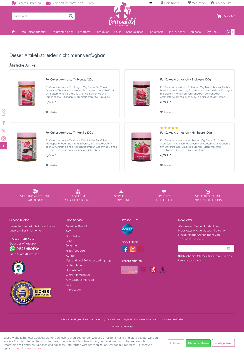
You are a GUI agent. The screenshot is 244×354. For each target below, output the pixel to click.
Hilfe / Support (75, 250)
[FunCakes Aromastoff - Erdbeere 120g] (141, 93)
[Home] (13, 32)
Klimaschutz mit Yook (80, 279)
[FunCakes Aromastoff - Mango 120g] (27, 93)
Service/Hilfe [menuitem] (223, 3)
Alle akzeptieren (198, 343)
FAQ (68, 231)
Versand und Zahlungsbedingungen (89, 260)
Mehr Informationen (28, 348)
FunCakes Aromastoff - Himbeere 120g (186, 132)
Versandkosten (113, 319)
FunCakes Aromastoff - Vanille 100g (69, 132)
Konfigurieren (223, 343)
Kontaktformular (27, 254)
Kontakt (71, 255)
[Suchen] (71, 16)
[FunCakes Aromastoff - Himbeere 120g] (141, 146)
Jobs (69, 241)
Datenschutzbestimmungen (212, 256)
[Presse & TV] (149, 229)
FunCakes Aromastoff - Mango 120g (69, 79)
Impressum (73, 289)
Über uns (72, 246)
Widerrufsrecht (75, 265)
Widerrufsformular (78, 275)
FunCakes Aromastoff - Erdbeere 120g (185, 79)
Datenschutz (74, 270)
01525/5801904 (28, 248)
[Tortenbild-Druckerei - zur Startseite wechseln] (122, 14)
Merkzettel (198, 3)
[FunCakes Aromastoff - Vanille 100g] (27, 146)
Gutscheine (73, 236)
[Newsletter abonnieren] (228, 248)
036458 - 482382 (21, 239)
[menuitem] (171, 3)
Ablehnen (176, 343)
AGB (68, 284)
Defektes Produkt (77, 226)
